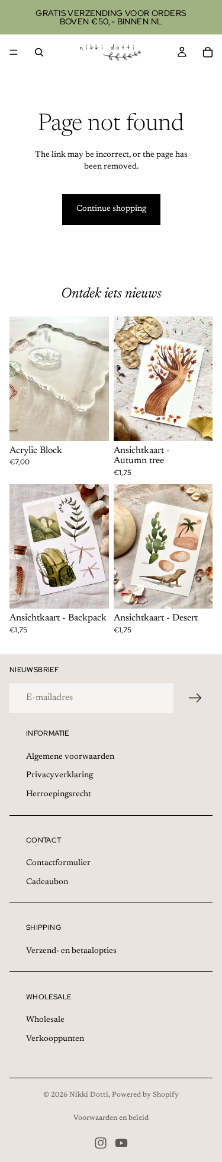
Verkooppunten (55, 1039)
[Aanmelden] (195, 698)
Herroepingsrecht (58, 794)
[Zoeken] (39, 52)
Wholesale (45, 1020)
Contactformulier (58, 863)
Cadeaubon (47, 882)
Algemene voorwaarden (70, 757)
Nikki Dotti (88, 1094)
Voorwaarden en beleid (111, 1118)
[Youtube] (121, 1143)
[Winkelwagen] (208, 52)
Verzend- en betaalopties (71, 951)
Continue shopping (111, 209)
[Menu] (13, 52)
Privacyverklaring (59, 775)
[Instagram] (101, 1143)
